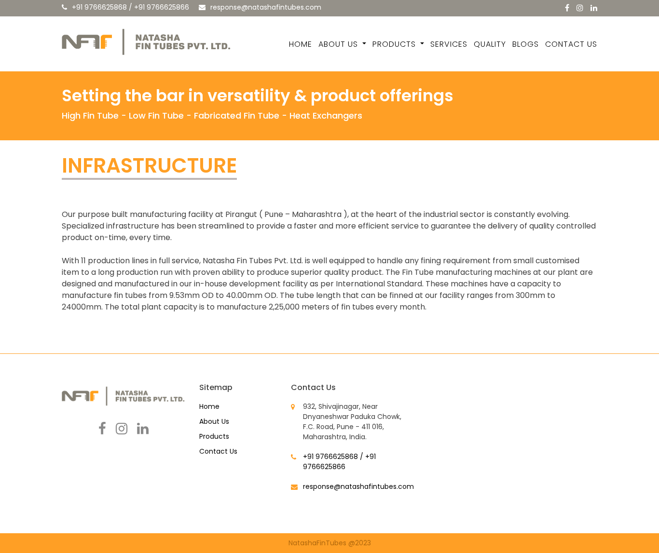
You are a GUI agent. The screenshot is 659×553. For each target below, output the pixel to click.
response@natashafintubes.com (265, 7)
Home (300, 44)
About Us (339, 44)
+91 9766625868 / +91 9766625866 (130, 7)
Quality (490, 44)
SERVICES (448, 44)
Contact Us (571, 44)
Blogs (525, 44)
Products (395, 44)
